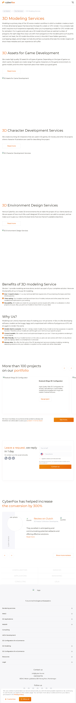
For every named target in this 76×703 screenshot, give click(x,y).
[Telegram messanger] (9, 458)
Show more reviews (63, 555)
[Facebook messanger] (13, 458)
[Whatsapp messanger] (6, 458)
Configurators (19, 570)
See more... (64, 420)
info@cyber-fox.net (38, 673)
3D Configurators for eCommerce (13, 640)
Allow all (26, 699)
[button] (64, 368)
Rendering (57, 576)
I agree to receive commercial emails (51, 458)
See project (45, 401)
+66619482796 (38, 676)
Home (8, 11)
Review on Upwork (44, 518)
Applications (20, 576)
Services (57, 570)
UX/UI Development (9, 635)
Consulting (20, 582)
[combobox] (41, 454)
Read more (11, 71)
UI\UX (57, 582)
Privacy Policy (19, 694)
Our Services (19, 11)
